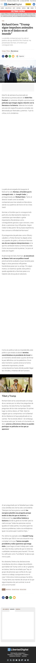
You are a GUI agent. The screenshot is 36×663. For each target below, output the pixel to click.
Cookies (25, 654)
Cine (28, 8)
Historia (18, 8)
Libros (2, 8)
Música (24, 8)
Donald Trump (15, 589)
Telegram (25, 660)
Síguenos (21, 56)
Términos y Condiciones (14, 654)
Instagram (13, 660)
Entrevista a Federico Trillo (13, 0)
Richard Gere (23, 589)
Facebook (8, 660)
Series (32, 8)
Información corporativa (18, 653)
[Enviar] (9, 56)
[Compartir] (3, 56)
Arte (14, 8)
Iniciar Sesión (34, 4)
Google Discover (19, 660)
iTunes (28, 660)
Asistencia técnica (14, 656)
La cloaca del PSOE (24, 0)
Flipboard (22, 660)
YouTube (16, 660)
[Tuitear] (6, 56)
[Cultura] (13, 4)
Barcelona (8, 589)
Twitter (11, 660)
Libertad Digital (18, 649)
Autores (24, 656)
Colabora (28, 4)
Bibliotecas (8, 8)
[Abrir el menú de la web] (2, 4)
